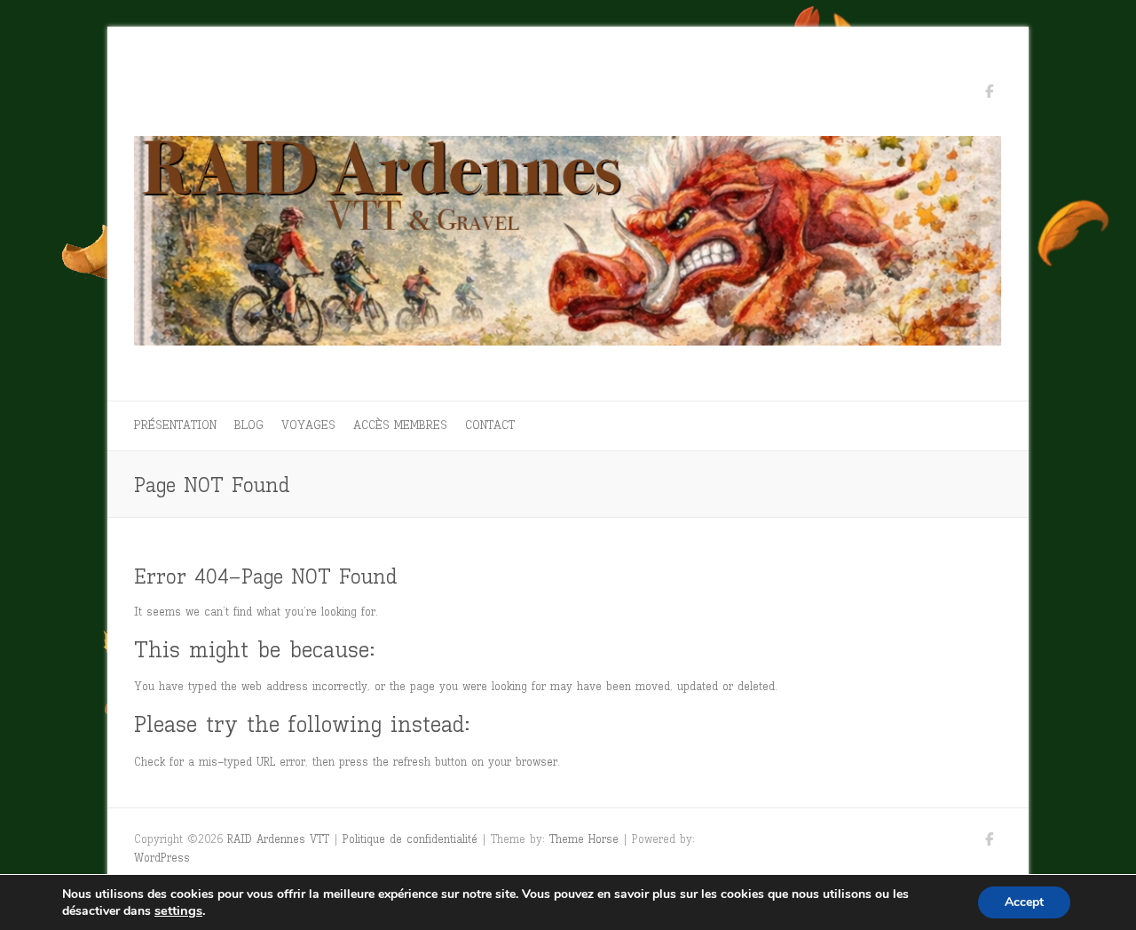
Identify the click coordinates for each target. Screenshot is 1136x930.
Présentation (175, 425)
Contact (490, 425)
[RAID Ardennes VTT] (568, 245)
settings (178, 910)
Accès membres (400, 425)
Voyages (308, 425)
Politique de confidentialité (410, 839)
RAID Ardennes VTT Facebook (988, 94)
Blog (249, 425)
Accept (1024, 902)
